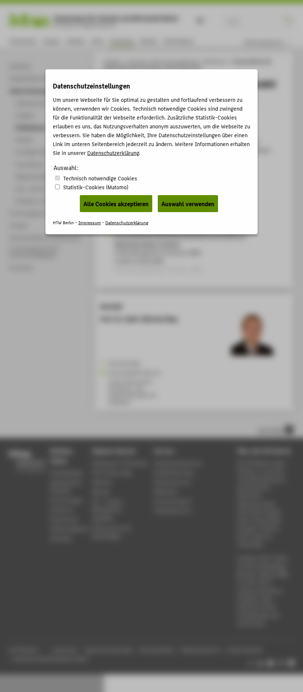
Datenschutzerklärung (113, 152)
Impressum (89, 222)
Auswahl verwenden (187, 203)
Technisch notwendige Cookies (100, 178)
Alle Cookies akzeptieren (116, 203)
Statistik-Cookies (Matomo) (95, 187)
